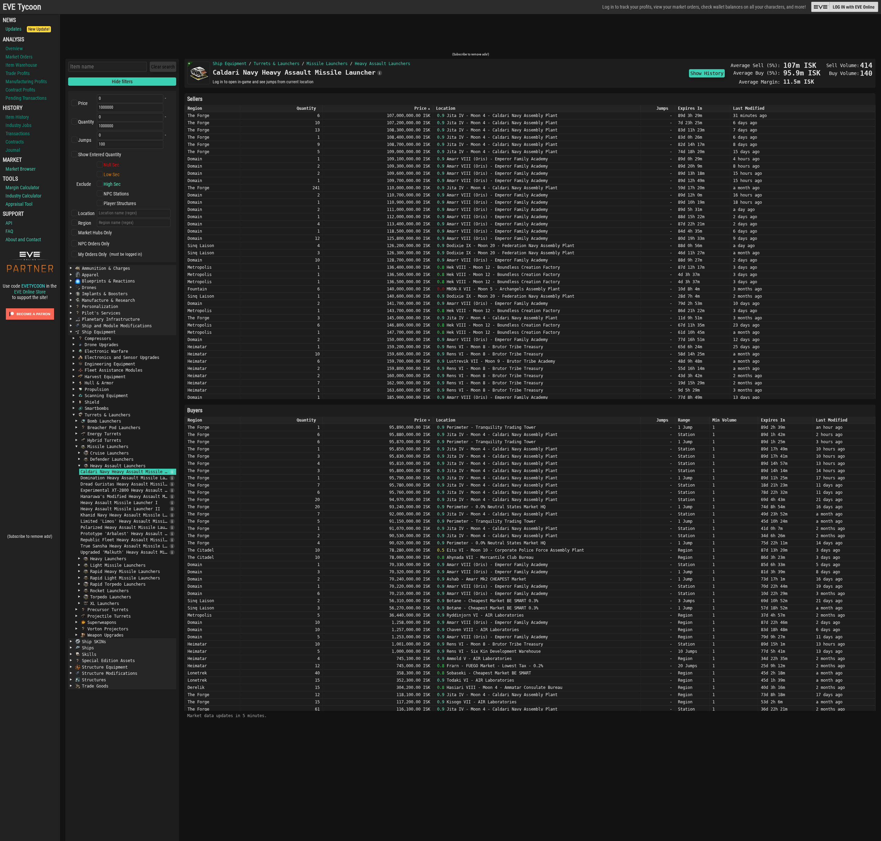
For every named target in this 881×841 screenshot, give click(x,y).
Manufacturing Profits (26, 81)
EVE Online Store (30, 292)
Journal (13, 150)
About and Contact (23, 239)
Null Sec (111, 165)
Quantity (86, 122)
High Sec (112, 184)
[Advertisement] (470, 35)
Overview (14, 48)
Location (86, 213)
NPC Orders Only (93, 243)
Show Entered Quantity (99, 154)
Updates (28, 29)
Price (83, 103)
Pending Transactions (26, 98)
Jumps (84, 140)
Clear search (163, 67)
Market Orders (19, 57)
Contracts (15, 142)
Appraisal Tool (19, 204)
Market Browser (20, 169)
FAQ (9, 231)
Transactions (18, 133)
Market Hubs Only (95, 232)
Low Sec (111, 174)
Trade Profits (18, 73)
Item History (17, 117)
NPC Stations (116, 193)
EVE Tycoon (22, 7)
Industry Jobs (18, 125)
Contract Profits (20, 90)
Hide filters (122, 81)
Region (84, 223)
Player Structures (120, 203)
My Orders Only (92, 254)
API (9, 223)
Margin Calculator (22, 187)
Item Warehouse (21, 65)
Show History (706, 73)
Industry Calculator (23, 196)
